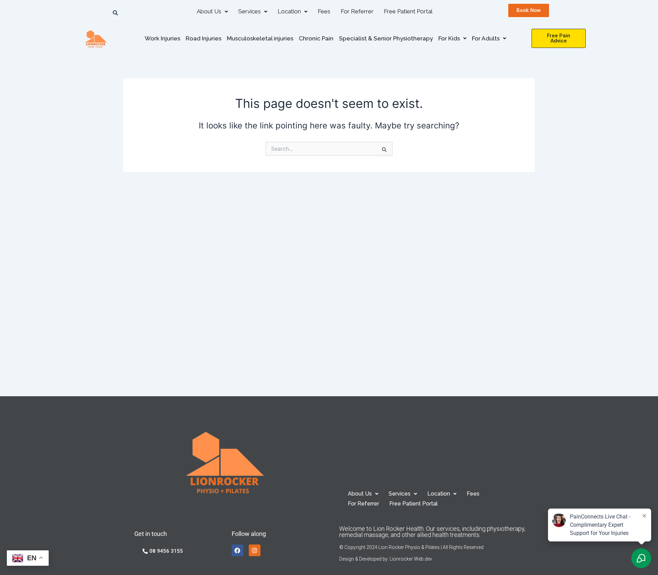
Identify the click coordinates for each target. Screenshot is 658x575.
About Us (209, 11)
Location (289, 11)
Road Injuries (203, 38)
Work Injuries (162, 38)
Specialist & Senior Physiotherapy (386, 38)
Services (249, 11)
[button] (212, 11)
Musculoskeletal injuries (260, 38)
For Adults (486, 38)
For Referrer (357, 11)
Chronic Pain (316, 38)
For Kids (449, 38)
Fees (324, 11)
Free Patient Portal (408, 11)
